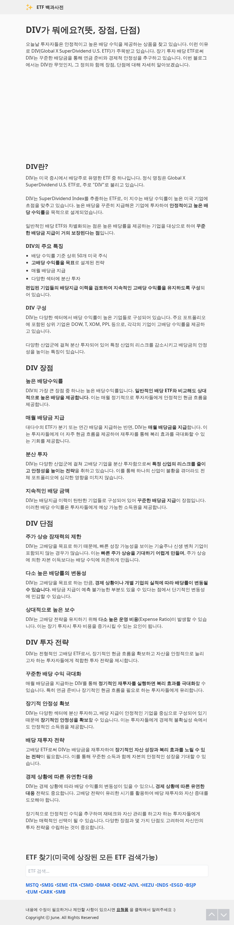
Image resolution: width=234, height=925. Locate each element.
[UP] (211, 914)
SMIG (48, 885)
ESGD (177, 885)
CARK (47, 892)
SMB (61, 892)
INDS (162, 885)
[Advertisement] (117, 114)
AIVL (134, 885)
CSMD (87, 885)
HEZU (148, 885)
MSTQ (32, 885)
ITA (74, 885)
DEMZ (119, 885)
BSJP (191, 885)
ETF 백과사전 (50, 7)
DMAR (103, 885)
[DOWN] (223, 914)
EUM (32, 892)
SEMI (62, 885)
